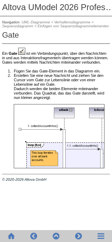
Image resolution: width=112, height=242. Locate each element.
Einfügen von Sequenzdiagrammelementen (73, 26)
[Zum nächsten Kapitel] (78, 236)
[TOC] (101, 236)
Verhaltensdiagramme (72, 22)
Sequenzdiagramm (17, 26)
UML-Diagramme (36, 22)
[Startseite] (11, 236)
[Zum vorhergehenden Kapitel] (33, 236)
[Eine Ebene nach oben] (56, 236)
